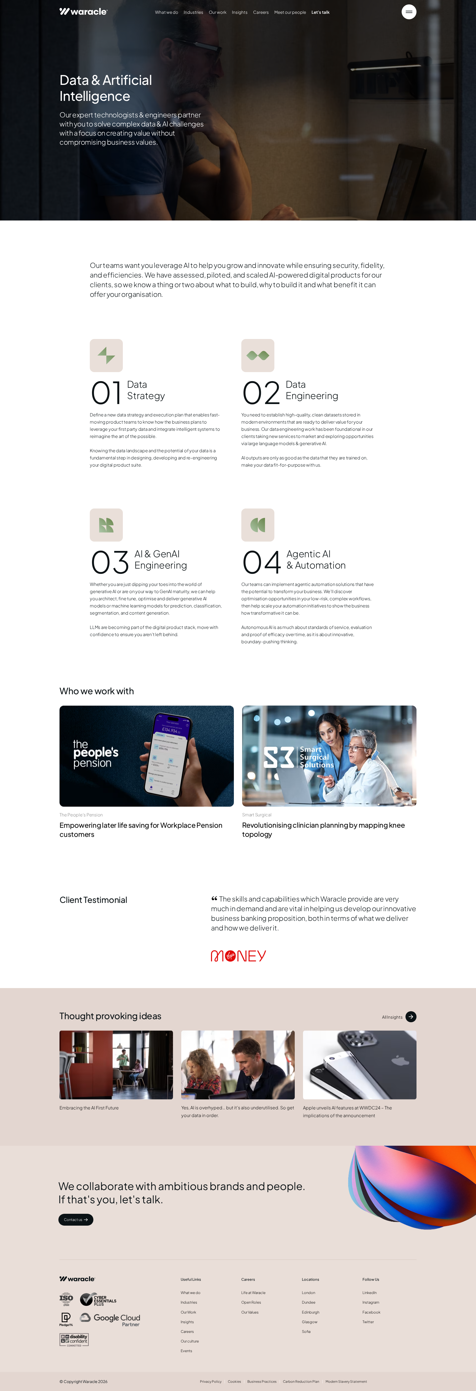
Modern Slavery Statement (346, 1381)
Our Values (250, 1312)
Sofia (306, 1331)
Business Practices (262, 1381)
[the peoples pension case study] (147, 755)
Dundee (308, 1302)
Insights (240, 12)
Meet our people (290, 12)
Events (186, 1351)
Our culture (190, 1341)
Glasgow (309, 1322)
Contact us (73, 1219)
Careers (261, 12)
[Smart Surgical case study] (329, 756)
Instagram (371, 1302)
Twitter (368, 1322)
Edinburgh (310, 1312)
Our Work (188, 1312)
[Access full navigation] (409, 11)
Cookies (234, 1381)
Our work (217, 12)
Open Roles (251, 1302)
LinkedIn (370, 1292)
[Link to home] (84, 9)
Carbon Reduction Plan (301, 1381)
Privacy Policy (210, 1381)
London (308, 1292)
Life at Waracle (253, 1292)
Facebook (371, 1312)
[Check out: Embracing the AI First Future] (116, 1065)
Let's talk (321, 12)
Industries (193, 12)
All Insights (392, 1016)
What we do (166, 12)
